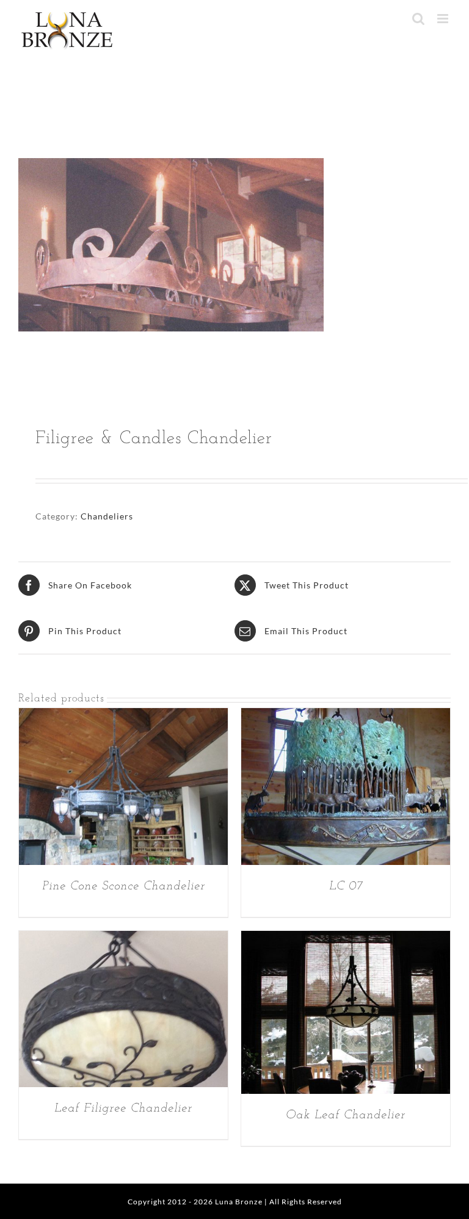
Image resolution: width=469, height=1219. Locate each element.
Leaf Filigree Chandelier (123, 1108)
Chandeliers (107, 516)
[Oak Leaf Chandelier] (345, 939)
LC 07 (346, 886)
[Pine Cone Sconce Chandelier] (123, 716)
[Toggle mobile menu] (444, 18)
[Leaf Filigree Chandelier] (123, 939)
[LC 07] (345, 716)
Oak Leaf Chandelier (345, 1115)
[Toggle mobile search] (418, 18)
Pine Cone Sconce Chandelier (123, 886)
